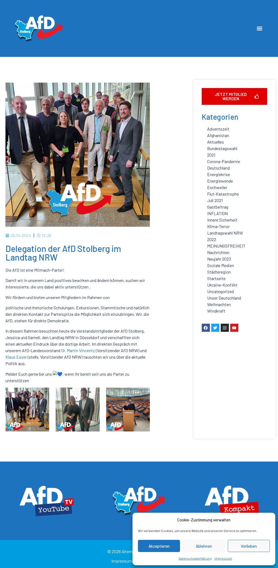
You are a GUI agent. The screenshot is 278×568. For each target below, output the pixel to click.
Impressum (223, 558)
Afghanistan (218, 135)
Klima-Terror (218, 226)
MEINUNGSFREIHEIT (226, 245)
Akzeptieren (159, 546)
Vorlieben (249, 546)
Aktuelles (215, 141)
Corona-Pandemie (223, 161)
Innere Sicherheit (222, 219)
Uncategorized (220, 291)
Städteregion (219, 271)
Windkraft (216, 310)
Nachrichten (218, 252)
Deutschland (218, 167)
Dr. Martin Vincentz (78, 350)
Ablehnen (204, 546)
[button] (259, 28)
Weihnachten (219, 304)
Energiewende (220, 180)
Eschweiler (217, 187)
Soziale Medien (220, 265)
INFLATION (217, 213)
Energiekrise (218, 174)
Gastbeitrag (217, 206)
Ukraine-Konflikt (222, 284)
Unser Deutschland (224, 297)
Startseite (216, 278)
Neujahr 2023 (219, 258)
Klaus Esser (16, 356)
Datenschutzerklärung (195, 558)
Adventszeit (218, 128)
